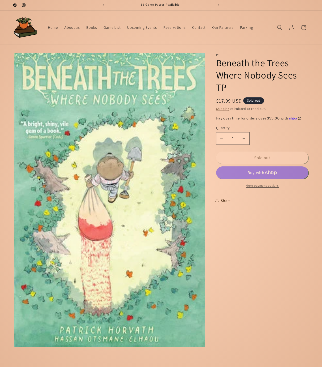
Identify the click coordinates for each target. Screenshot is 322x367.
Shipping (222, 108)
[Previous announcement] (103, 5)
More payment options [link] (262, 185)
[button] (280, 28)
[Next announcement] (219, 5)
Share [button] (226, 200)
